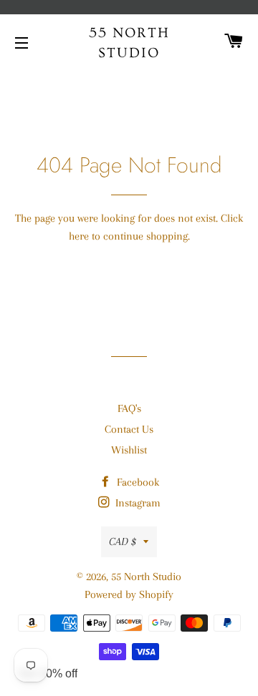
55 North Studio (129, 43)
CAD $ (122, 541)
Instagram (137, 502)
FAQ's (129, 408)
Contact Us (129, 429)
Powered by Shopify (129, 594)
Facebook (136, 482)
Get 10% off (48, 673)
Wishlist (129, 449)
